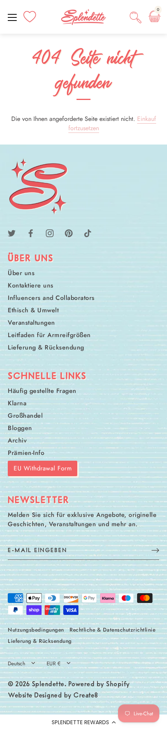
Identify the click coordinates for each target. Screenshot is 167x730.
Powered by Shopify (99, 684)
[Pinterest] (69, 232)
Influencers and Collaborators (51, 297)
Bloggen (20, 428)
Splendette (48, 684)
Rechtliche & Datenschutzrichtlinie (112, 630)
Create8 (85, 695)
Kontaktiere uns (31, 285)
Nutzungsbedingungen (36, 630)
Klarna (17, 403)
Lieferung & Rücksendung (46, 347)
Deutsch (16, 663)
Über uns (21, 273)
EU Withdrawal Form (42, 468)
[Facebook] (31, 232)
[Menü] (12, 17)
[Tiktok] (88, 232)
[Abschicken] (155, 550)
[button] (83, 722)
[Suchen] (135, 18)
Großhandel (25, 415)
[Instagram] (50, 232)
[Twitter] (12, 232)
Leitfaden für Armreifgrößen (49, 335)
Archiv (17, 440)
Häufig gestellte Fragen (42, 390)
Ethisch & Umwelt (33, 310)
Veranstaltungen (31, 322)
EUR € (54, 663)
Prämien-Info (26, 452)
